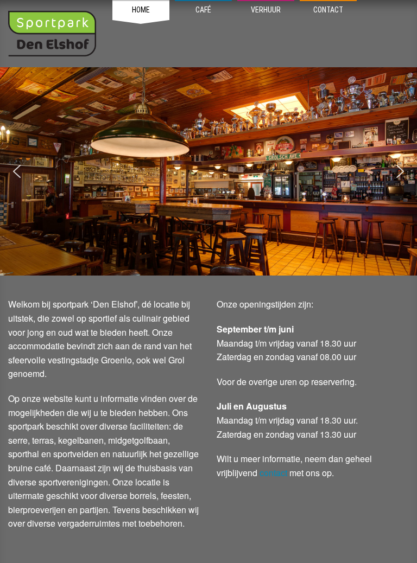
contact (274, 472)
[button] (17, 171)
